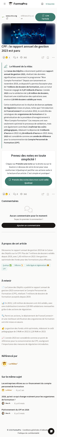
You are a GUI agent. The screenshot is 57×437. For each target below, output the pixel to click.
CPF (4, 269)
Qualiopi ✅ (7, 265)
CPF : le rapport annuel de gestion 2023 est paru (25, 48)
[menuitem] (42, 3)
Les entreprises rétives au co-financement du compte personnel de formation (26, 385)
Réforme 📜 (19, 265)
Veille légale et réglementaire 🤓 (37, 265)
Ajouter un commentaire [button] (28, 225)
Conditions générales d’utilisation (36, 430)
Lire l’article (45, 17)
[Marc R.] (3, 403)
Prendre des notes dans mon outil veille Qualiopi (30, 181)
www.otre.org (11, 16)
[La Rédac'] (4, 363)
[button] (6, 57)
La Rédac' (13, 363)
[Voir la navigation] (5, 3)
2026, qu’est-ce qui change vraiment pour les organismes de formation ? (28, 398)
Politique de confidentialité (28, 433)
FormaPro (20, 4)
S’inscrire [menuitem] (50, 4)
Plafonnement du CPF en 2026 (15, 409)
